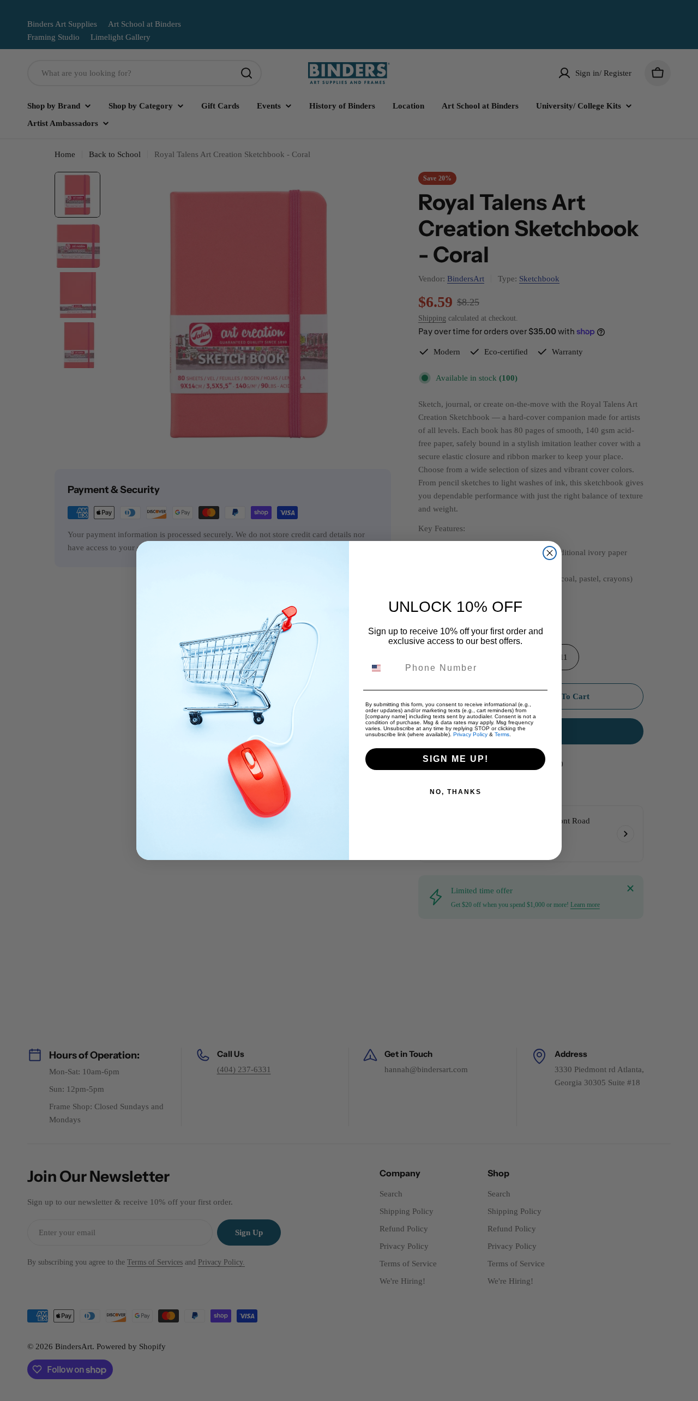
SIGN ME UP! (456, 758)
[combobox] (383, 668)
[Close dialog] (549, 553)
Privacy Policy (470, 734)
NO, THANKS (456, 792)
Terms (502, 734)
